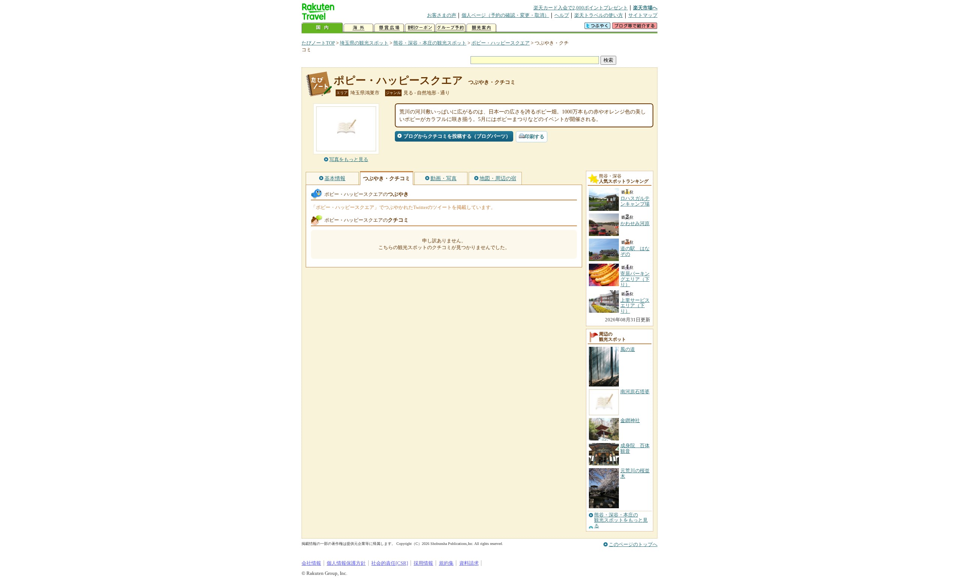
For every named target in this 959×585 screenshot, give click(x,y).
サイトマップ (642, 15)
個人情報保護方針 (346, 563)
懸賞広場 (389, 27)
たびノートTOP (318, 43)
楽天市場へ (645, 7)
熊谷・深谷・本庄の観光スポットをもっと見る (621, 520)
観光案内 (481, 27)
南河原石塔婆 (635, 391)
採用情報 (423, 563)
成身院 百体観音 (635, 448)
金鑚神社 (630, 420)
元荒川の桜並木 (635, 473)
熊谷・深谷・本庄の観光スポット (429, 43)
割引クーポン (420, 27)
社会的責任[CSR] (389, 563)
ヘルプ (561, 15)
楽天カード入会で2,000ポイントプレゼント (580, 7)
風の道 (627, 349)
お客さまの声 (441, 15)
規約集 (446, 563)
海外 (358, 27)
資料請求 (469, 563)
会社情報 (311, 563)
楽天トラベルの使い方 (598, 15)
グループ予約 (451, 27)
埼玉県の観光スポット (364, 43)
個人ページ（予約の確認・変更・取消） (505, 15)
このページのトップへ (633, 544)
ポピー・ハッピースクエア (500, 43)
